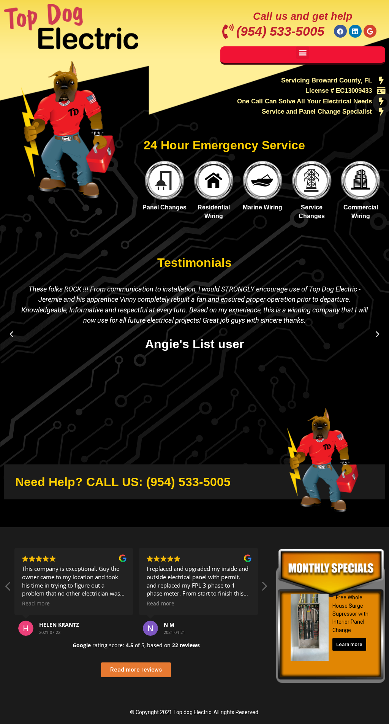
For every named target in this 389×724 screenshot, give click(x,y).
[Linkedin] (355, 31)
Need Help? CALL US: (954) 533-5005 (123, 482)
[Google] (370, 31)
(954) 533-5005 (280, 31)
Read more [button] (36, 603)
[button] (302, 52)
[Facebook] (340, 31)
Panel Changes (164, 207)
